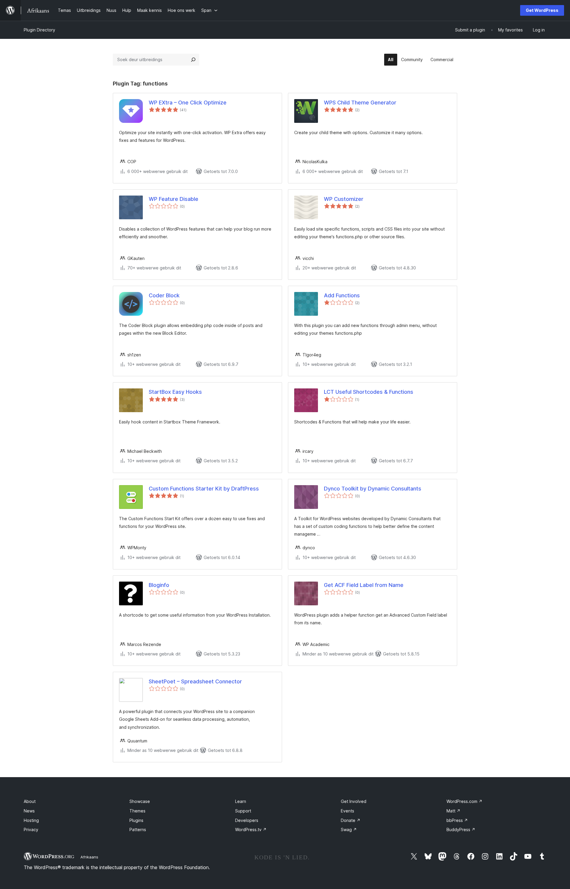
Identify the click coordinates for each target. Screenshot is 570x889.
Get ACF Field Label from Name (363, 585)
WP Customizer (343, 199)
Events (347, 810)
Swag (349, 829)
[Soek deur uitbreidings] (193, 60)
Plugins (136, 820)
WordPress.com (464, 801)
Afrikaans (89, 857)
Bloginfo (159, 585)
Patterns (137, 829)
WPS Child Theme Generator (360, 102)
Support (243, 810)
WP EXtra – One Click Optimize (188, 102)
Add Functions (342, 295)
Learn (240, 801)
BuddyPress (460, 829)
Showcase (139, 801)
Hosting (31, 820)
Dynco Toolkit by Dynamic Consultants (372, 488)
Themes (137, 810)
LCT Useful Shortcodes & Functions (368, 392)
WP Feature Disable (173, 199)
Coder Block (164, 295)
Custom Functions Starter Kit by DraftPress (204, 488)
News (29, 810)
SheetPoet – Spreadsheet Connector (195, 681)
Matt (453, 810)
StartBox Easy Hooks (175, 392)
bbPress (457, 820)
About (30, 801)
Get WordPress (542, 10)
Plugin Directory (39, 29)
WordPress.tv (251, 829)
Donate (350, 820)
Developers (246, 820)
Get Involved (353, 801)
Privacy (31, 829)
